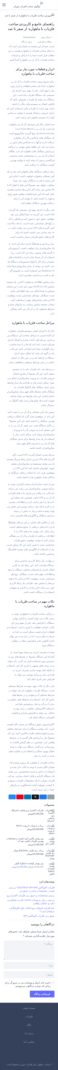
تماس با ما (29, 1042)
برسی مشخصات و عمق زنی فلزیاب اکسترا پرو (30, 895)
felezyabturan (29, 37)
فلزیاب (29, 1016)
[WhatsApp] (37, 1054)
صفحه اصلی (29, 1008)
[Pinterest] (20, 1054)
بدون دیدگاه (26, 42)
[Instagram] (46, 1055)
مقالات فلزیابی (45, 42)
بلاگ (29, 1025)
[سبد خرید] (44, 5)
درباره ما (29, 1033)
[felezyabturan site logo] (28, 5)
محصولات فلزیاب (25, 780)
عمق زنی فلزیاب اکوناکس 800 (39, 916)
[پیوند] (54, 5)
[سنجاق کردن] (20, 797)
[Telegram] (29, 1054)
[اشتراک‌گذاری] (43, 797)
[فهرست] (4, 5)
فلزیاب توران (47, 780)
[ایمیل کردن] (50, 797)
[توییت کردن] (35, 797)
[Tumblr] (12, 1054)
